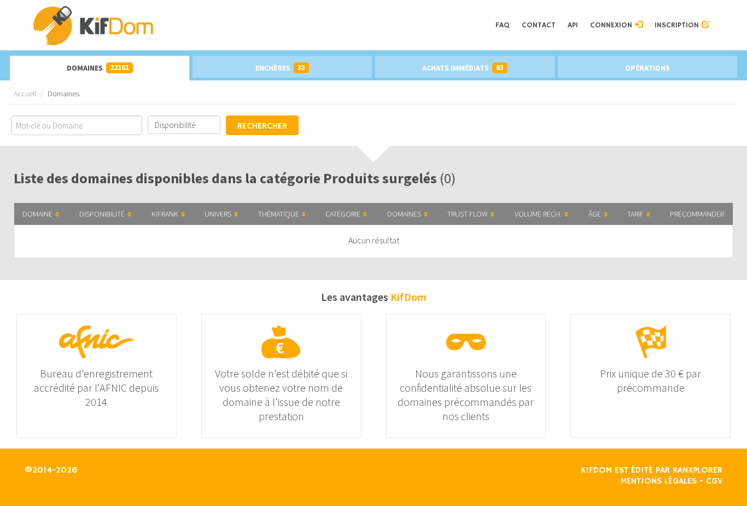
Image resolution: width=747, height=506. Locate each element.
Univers (218, 214)
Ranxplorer (697, 470)
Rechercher (262, 126)
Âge (594, 214)
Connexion (612, 25)
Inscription (678, 25)
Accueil (25, 93)
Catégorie (342, 214)
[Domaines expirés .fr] (260, 25)
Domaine (37, 214)
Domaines (98, 67)
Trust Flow (467, 214)
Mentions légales (659, 481)
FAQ (502, 25)
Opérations (647, 68)
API (573, 25)
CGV (714, 481)
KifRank (164, 214)
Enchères (280, 67)
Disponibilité (102, 214)
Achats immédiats (463, 67)
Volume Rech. (538, 214)
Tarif (635, 214)
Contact (539, 25)
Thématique (278, 214)
